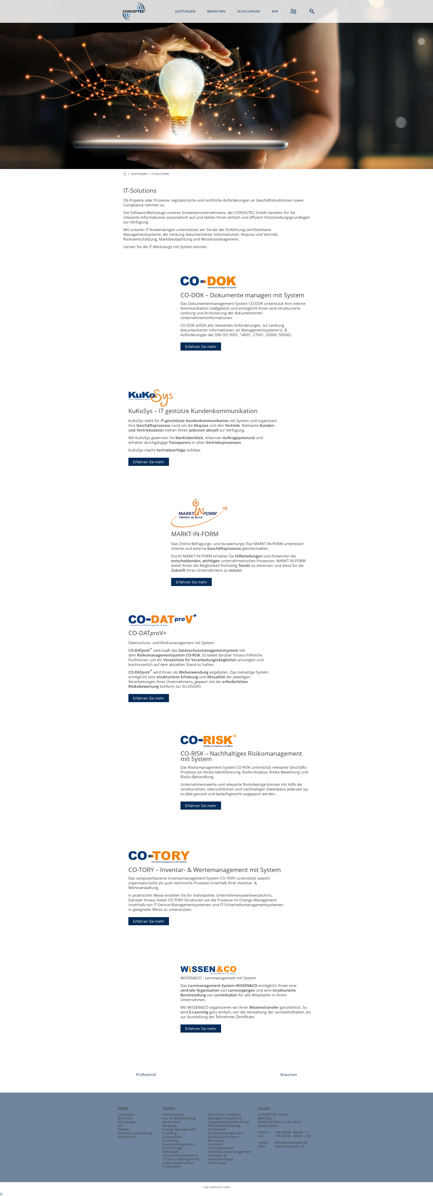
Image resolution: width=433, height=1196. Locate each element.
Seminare (215, 1144)
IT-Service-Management (180, 1159)
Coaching (169, 1133)
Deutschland (268, 1125)
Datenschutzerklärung (135, 1133)
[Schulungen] (253, 230)
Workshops (217, 1163)
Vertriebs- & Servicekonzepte (221, 1157)
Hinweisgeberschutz (178, 1163)
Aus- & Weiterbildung (179, 1118)
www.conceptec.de (290, 1146)
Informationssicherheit (180, 1155)
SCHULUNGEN (248, 11)
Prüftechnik (146, 1074)
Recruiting (216, 1140)
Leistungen (126, 1114)
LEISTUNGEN (185, 11)
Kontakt (124, 1129)
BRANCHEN (216, 11)
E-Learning (170, 1140)
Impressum (127, 1136)
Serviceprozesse (220, 1148)
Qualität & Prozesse (223, 1136)
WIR (275, 11)
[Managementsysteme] (235, 230)
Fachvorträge (172, 1148)
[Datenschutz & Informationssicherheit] (180, 230)
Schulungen (127, 1122)
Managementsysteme (225, 1118)
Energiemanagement (178, 1144)
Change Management (179, 1129)
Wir (120, 1125)
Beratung (169, 1125)
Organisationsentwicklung (228, 1122)
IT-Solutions (171, 1166)
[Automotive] (216, 230)
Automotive (171, 1122)
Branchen (288, 1074)
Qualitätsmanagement (225, 1133)
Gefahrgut (170, 1151)
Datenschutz (172, 1136)
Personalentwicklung (224, 1125)
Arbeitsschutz (173, 1114)
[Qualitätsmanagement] (198, 230)
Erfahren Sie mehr (200, 346)
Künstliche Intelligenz (224, 1114)
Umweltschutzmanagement (230, 1151)
